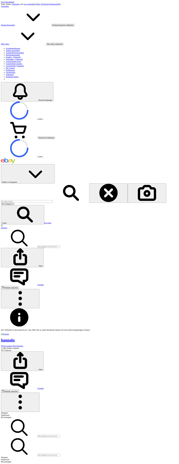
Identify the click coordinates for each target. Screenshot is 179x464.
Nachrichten (10, 72)
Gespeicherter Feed (13, 61)
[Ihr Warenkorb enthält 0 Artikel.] (19, 138)
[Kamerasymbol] (147, 193)
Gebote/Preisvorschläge (15, 53)
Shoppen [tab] (4, 413)
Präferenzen (10, 70)
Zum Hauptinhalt (7, 2)
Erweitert (47, 223)
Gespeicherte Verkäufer (15, 66)
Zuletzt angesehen (13, 51)
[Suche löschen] (108, 193)
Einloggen (16, 4)
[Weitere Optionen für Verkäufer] (20, 298)
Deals (46, 4)
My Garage (10, 68)
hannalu (4, 228)
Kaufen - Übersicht (13, 57)
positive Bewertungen (12, 346)
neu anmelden (29, 4)
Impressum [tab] (5, 415)
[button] (22, 214)
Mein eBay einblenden (55, 44)
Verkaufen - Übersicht (14, 59)
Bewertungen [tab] (6, 417)
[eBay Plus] (39, 4)
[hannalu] (2, 226)
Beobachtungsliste (13, 55)
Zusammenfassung (13, 48)
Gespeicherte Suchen (14, 64)
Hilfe (59, 4)
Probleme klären (12, 77)
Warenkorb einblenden (46, 138)
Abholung (53, 4)
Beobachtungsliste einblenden (63, 25)
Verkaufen (5, 6)
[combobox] (27, 201)
